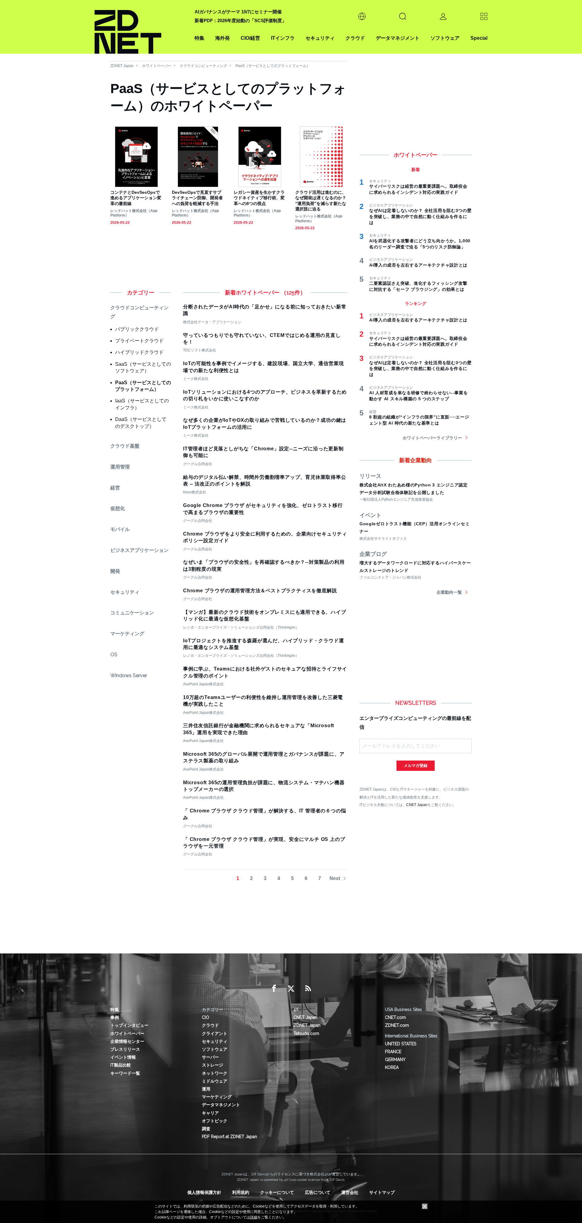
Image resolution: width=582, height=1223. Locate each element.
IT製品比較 (120, 1065)
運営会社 (349, 1192)
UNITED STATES (400, 1043)
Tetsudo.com (306, 1033)
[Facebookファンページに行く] (274, 989)
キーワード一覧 (125, 1073)
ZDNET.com (397, 1025)
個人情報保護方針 (204, 1192)
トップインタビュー (129, 1025)
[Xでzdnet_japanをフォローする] (291, 989)
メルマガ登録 (415, 765)
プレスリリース (125, 1049)
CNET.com (395, 1017)
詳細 (253, 1217)
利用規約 (240, 1192)
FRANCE (393, 1051)
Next (334, 878)
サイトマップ (382, 1192)
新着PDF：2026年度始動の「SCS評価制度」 (240, 20)
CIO (205, 1017)
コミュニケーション (132, 613)
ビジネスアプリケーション (139, 550)
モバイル (120, 529)
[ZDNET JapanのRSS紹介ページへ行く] (308, 989)
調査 (206, 1128)
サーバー (210, 1057)
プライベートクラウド (139, 340)
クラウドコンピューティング (203, 66)
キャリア (210, 1112)
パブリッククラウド (137, 329)
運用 (206, 1089)
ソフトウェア (445, 38)
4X (296, 1009)
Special (478, 38)
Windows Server (128, 675)
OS (113, 654)
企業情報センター (127, 1041)
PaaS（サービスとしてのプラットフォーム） (273, 66)
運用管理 (120, 467)
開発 (115, 571)
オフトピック (214, 1120)
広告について (317, 1192)
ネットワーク (214, 1073)
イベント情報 (123, 1057)
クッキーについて (277, 1192)
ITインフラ (283, 38)
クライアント (214, 1033)
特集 (199, 38)
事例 (114, 1017)
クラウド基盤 (124, 446)
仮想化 (117, 508)
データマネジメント (398, 38)
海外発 (222, 38)
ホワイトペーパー (156, 66)
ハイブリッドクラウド (139, 352)
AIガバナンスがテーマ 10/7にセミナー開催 (238, 11)
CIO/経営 (250, 38)
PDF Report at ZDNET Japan (229, 1136)
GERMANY (395, 1059)
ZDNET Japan (122, 66)
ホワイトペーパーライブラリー (432, 437)
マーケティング (127, 634)
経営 (115, 488)
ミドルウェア (214, 1081)
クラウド (355, 38)
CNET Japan (416, 805)
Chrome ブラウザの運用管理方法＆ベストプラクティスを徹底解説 (260, 590)
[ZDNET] (141, 27)
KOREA (392, 1067)
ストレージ (212, 1065)
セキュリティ (320, 38)
